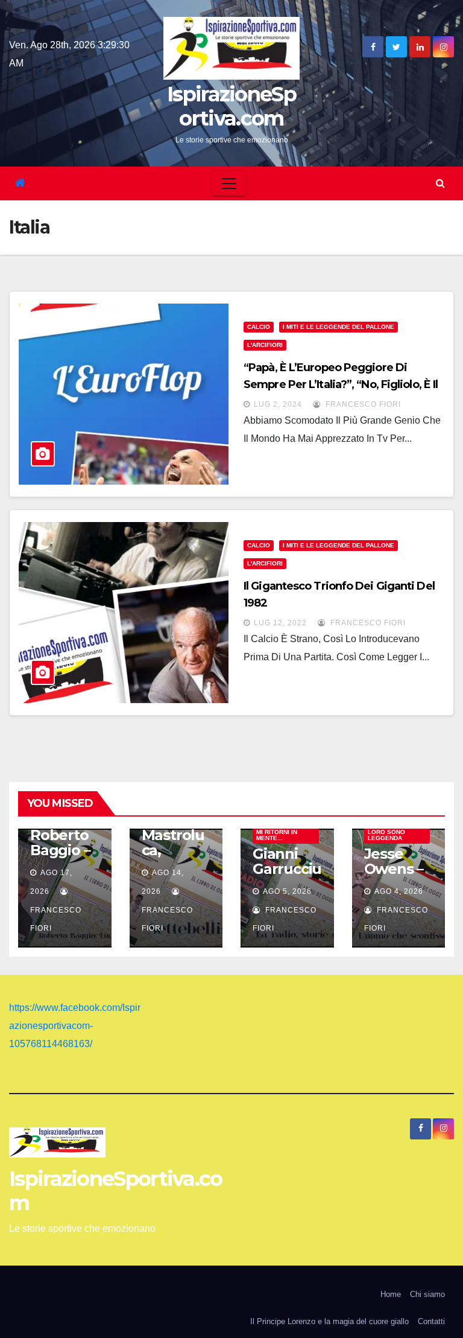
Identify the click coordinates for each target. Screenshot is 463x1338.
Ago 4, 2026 (398, 891)
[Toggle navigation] (229, 183)
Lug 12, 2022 (280, 623)
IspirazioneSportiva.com (231, 106)
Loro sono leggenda (386, 835)
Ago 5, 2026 (287, 891)
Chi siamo (427, 1294)
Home (390, 1294)
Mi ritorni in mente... (276, 835)
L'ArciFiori (265, 345)
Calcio (258, 326)
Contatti (431, 1321)
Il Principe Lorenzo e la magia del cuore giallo (329, 1321)
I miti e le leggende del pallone (338, 326)
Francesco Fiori (362, 404)
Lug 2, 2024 (278, 404)
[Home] (20, 183)
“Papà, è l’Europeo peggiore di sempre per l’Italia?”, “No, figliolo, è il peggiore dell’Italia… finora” (341, 384)
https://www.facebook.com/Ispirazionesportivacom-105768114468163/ (74, 1025)
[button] (440, 183)
